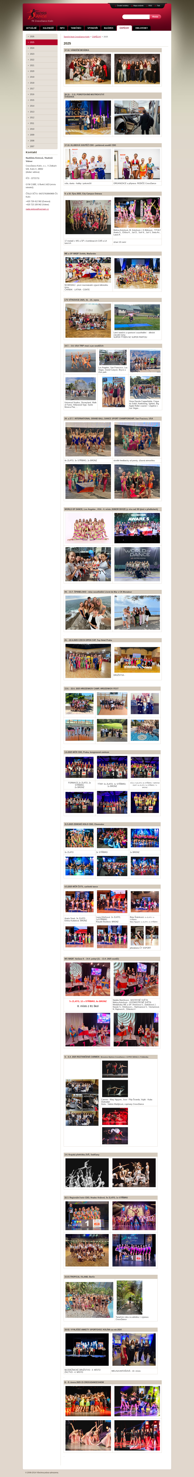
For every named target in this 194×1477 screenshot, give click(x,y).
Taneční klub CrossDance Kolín (77, 37)
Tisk (158, 6)
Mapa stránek (138, 6)
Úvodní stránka (122, 6)
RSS (150, 6)
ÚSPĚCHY (96, 37)
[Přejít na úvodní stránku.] (37, 18)
